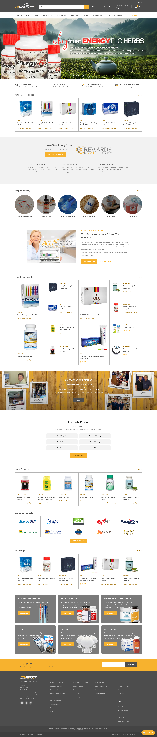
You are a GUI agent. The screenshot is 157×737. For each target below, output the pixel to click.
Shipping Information (123, 686)
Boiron (125, 325)
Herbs (36, 15)
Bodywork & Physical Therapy (58, 689)
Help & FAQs (98, 689)
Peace (18, 120)
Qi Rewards (75, 689)
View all (139, 191)
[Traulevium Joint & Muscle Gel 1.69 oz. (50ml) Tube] (94, 337)
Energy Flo (41, 120)
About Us (120, 682)
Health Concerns (65, 346)
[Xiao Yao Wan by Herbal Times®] (110, 483)
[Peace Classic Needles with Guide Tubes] (25, 109)
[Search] (86, 7)
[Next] (142, 571)
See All (140, 95)
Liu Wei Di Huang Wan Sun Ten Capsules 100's (67, 328)
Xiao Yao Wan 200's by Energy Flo (129, 308)
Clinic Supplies (98, 15)
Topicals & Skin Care (55, 704)
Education (53, 708)
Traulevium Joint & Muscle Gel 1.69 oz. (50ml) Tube (92, 357)
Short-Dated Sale (133, 15)
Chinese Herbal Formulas (56, 682)
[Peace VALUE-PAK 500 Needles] (110, 109)
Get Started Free (89, 261)
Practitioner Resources (115, 15)
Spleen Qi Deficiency (95, 436)
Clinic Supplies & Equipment (57, 693)
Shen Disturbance (62, 448)
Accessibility (121, 717)
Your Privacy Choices (123, 721)
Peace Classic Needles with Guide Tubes (25, 124)
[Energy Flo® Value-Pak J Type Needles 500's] (89, 109)
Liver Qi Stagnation (62, 436)
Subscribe (131, 664)
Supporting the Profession (102, 686)
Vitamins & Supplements (56, 700)
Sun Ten (62, 325)
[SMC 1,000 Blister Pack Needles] (68, 109)
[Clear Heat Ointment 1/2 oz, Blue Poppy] (116, 354)
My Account (76, 693)
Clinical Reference (100, 693)
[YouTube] (30, 703)
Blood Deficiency (95, 442)
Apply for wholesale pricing (24, 128)
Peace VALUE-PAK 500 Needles (108, 124)
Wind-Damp (95, 448)
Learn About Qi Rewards (55, 154)
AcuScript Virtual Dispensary (80, 682)
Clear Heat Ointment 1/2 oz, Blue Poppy (131, 350)
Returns (120, 689)
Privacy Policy (121, 706)
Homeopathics (61, 15)
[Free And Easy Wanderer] (30, 337)
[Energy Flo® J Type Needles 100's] (46, 109)
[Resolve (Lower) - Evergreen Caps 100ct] (116, 290)
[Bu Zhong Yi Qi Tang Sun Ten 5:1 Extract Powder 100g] (46, 483)
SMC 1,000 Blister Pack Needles (66, 124)
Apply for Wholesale (78, 686)
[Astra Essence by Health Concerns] (53, 354)
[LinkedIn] (26, 703)
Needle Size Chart (100, 682)
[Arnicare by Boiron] (116, 333)
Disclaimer (120, 714)
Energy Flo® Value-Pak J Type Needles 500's (89, 124)
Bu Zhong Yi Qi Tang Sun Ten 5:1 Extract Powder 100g (46, 498)
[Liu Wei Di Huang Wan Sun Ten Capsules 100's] (53, 333)
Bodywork (74, 15)
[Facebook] (22, 703)
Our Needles (121, 697)
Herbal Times (105, 494)
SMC (60, 120)
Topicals (85, 15)
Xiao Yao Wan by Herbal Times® (108, 498)
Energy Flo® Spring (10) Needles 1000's (129, 124)
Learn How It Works (105, 261)
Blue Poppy (126, 346)
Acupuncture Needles (22, 15)
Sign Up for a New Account (101, 7)
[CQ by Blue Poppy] (68, 483)
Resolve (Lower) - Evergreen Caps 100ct (131, 287)
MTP (81, 353)
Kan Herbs (20, 353)
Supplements (47, 15)
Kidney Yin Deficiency (62, 442)
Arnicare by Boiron (128, 327)
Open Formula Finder (78, 455)
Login (118, 8)
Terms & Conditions (123, 710)
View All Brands (78, 541)
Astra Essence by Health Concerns (67, 350)
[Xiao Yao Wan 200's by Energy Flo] (116, 311)
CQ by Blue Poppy (64, 497)
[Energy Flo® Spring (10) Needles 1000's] (131, 109)
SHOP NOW (78, 70)
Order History (76, 697)
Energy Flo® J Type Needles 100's (46, 124)
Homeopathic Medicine (56, 697)
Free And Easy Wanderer (24, 356)
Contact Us (121, 693)
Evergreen (126, 283)
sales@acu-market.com (26, 689)
